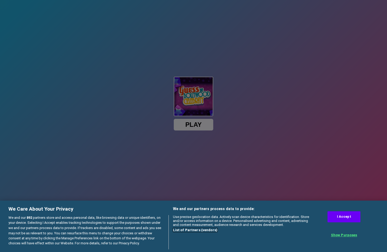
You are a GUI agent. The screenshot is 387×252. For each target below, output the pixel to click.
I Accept (344, 217)
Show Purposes (344, 235)
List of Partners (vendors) (195, 230)
